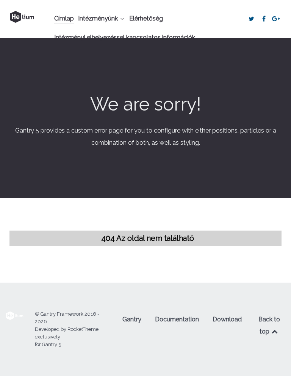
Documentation (177, 319)
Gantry (131, 319)
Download (227, 319)
